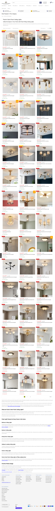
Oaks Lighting (38, 49)
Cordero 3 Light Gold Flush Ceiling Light (25, 118)
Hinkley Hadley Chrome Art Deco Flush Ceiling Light (9, 322)
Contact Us (3, 493)
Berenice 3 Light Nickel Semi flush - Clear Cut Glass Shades (44, 163)
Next (50, 396)
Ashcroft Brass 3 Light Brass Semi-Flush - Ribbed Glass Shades (26, 72)
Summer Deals (4, 5)
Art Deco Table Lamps (48, 478)
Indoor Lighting (15, 5)
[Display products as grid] (50, 28)
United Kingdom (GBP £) (5, 504)
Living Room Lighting (18, 482)
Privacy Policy (3, 499)
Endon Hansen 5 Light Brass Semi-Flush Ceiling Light (26, 186)
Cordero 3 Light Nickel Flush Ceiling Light (8, 48)
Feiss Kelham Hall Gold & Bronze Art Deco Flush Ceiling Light (44, 322)
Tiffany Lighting (28, 5)
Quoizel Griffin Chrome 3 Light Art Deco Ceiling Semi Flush (27, 368)
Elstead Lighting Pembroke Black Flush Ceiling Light (9, 368)
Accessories (46, 5)
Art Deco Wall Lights (48, 482)
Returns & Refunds (4, 492)
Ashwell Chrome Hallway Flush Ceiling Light (8, 163)
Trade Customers (4, 8)
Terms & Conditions (4, 500)
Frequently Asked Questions (5, 489)
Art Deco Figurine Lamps (49, 476)
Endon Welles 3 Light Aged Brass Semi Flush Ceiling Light (10, 186)
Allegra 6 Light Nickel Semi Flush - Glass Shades (43, 186)
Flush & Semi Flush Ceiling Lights (7, 16)
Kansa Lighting (22, 278)
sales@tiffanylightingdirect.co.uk (6, 482)
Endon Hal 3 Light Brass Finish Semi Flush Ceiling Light (44, 95)
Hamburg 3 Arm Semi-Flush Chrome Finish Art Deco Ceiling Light (10, 345)
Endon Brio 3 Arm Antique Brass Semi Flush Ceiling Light (44, 231)
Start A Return (3, 496)
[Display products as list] (51, 28)
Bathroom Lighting (18, 483)
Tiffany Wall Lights (38, 479)
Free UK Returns (22, 11)
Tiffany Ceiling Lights (39, 478)
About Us (9, 8)
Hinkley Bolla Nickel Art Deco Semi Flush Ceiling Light (9, 391)
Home (2, 16)
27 (30, 396)
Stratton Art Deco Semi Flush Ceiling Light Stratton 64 (9, 299)
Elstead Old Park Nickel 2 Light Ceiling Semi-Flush (26, 322)
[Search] (40, 3)
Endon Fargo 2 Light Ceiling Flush (7, 231)
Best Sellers (9, 5)
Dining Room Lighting (19, 476)
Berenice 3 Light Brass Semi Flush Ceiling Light (43, 118)
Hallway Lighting (18, 478)
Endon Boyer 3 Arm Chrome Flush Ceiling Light (8, 95)
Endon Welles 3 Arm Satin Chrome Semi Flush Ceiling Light (27, 163)
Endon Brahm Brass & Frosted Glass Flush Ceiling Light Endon (44, 254)
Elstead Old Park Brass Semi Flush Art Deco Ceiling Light (44, 299)
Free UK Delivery (8, 11)
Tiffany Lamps (38, 476)
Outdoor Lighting (21, 5)
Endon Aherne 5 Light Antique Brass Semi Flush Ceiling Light (27, 254)
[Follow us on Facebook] (16, 506)
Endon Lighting (5, 49)
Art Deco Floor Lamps (48, 479)
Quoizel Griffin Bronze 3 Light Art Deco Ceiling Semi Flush (27, 299)
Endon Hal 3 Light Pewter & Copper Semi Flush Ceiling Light (27, 391)
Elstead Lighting (39, 210)
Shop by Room (40, 5)
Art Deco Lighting (28, 476)
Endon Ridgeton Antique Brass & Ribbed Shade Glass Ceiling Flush (27, 49)
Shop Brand (34, 5)
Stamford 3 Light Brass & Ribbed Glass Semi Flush (9, 118)
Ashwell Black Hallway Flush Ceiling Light (42, 48)
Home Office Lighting (19, 479)
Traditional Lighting (28, 478)
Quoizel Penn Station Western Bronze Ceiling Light (43, 368)
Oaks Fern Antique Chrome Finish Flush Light (25, 231)
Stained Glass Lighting (29, 479)
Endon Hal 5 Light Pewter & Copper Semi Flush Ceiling (26, 95)
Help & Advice (50, 11)
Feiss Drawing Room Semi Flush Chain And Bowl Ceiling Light (44, 391)
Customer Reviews (36, 11)
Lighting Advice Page (4, 488)
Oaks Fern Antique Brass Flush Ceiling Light (8, 254)
